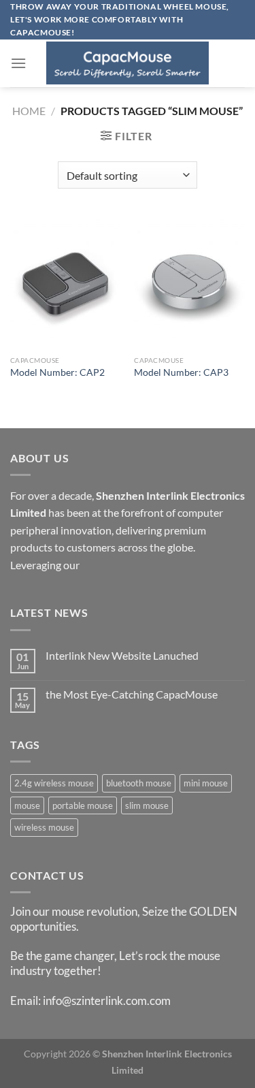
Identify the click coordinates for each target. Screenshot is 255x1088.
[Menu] (18, 63)
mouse (27, 805)
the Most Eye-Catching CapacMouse (132, 694)
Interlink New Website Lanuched (122, 655)
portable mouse (82, 805)
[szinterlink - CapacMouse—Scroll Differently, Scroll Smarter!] (127, 63)
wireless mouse (44, 827)
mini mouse (206, 783)
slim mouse (147, 805)
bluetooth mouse (138, 783)
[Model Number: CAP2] (65, 282)
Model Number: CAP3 (181, 372)
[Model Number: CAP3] (189, 282)
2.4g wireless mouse (54, 783)
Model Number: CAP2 (57, 372)
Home (29, 110)
